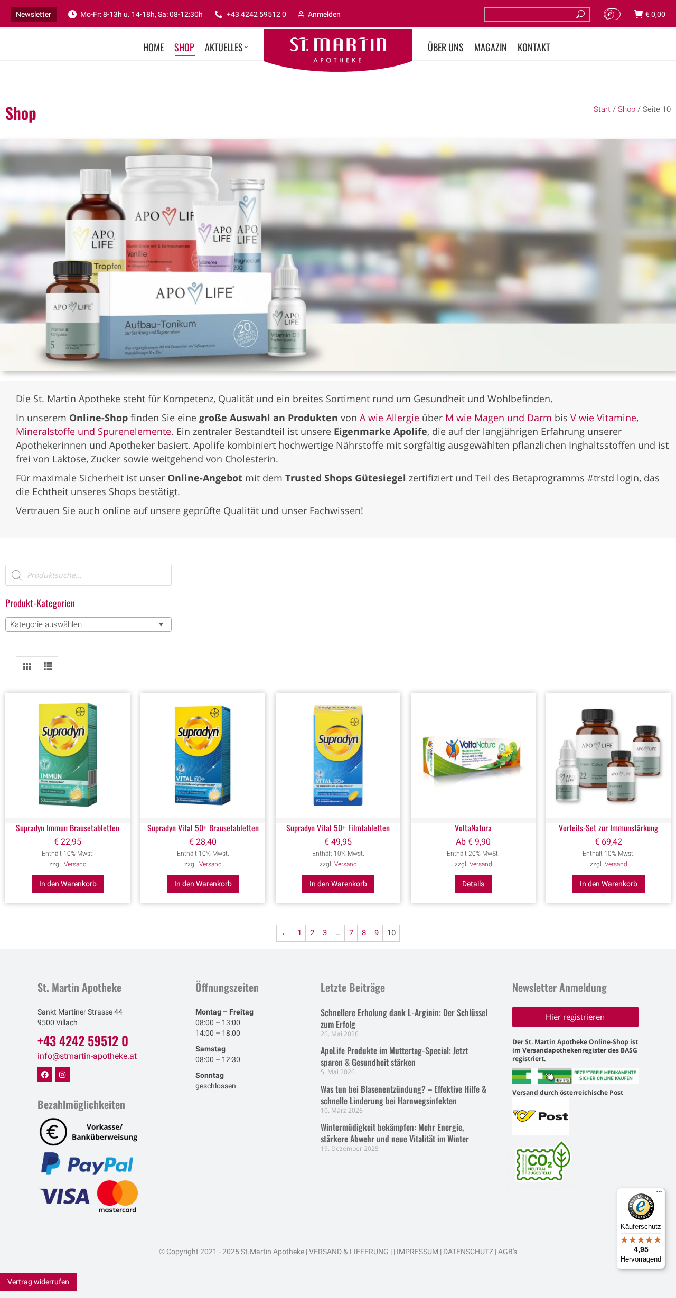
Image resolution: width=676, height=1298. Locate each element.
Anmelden (324, 14)
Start (602, 109)
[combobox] (88, 624)
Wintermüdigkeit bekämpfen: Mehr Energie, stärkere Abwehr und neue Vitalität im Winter (395, 1133)
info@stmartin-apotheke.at (87, 1056)
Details (473, 883)
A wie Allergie (389, 417)
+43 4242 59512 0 (256, 14)
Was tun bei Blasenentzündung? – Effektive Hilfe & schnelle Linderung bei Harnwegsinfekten (403, 1095)
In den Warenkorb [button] (68, 883)
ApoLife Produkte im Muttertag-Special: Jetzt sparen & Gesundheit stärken (394, 1056)
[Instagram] (62, 1074)
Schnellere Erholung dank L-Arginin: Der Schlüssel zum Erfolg (404, 1018)
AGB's (507, 1251)
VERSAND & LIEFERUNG (349, 1251)
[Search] (580, 14)
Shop (626, 109)
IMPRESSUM (417, 1251)
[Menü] (659, 1194)
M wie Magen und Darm (498, 417)
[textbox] (49, 624)
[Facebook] (44, 1074)
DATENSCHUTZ (467, 1251)
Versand (75, 864)
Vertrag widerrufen (38, 1281)
